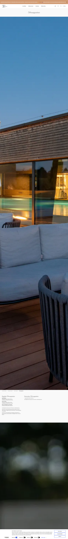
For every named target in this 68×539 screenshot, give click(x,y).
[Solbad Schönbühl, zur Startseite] (5, 6)
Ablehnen (60, 536)
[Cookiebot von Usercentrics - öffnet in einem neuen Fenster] (6, 537)
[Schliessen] (66, 2)
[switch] (24, 537)
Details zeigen (43, 537)
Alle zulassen (60, 531)
